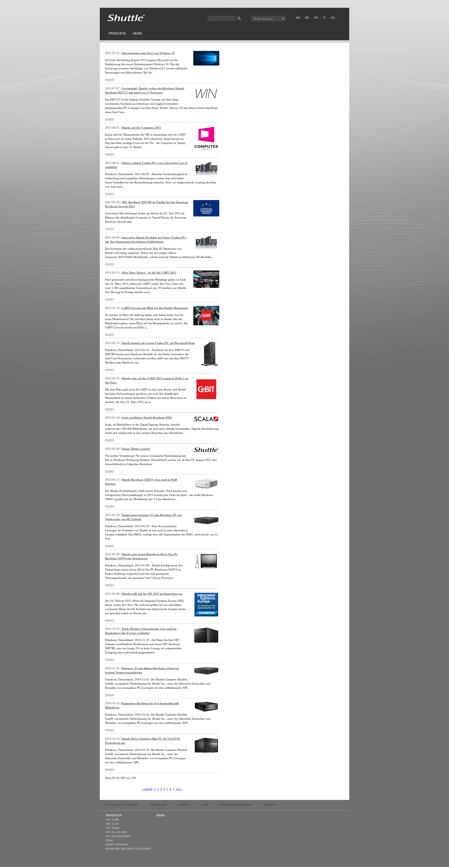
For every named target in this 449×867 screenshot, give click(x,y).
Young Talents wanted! (136, 448)
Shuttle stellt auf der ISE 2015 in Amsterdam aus (152, 593)
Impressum (158, 804)
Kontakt (184, 804)
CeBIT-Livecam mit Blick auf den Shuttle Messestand (155, 307)
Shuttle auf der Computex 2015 (141, 127)
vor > (179, 788)
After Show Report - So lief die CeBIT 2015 (149, 272)
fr (316, 17)
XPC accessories (118, 836)
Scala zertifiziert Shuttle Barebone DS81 (147, 417)
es (333, 17)
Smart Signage (117, 844)
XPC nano (113, 827)
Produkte (117, 33)
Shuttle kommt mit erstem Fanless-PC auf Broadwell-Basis (158, 343)
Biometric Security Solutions (128, 848)
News (137, 33)
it (324, 17)
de (307, 17)
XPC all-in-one (116, 832)
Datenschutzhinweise (236, 804)
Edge (109, 840)
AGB (205, 804)
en (298, 17)
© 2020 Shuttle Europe (121, 804)
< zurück (147, 788)
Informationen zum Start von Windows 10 (148, 53)
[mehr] (109, 79)
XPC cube (112, 819)
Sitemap (269, 804)
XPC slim (112, 823)
